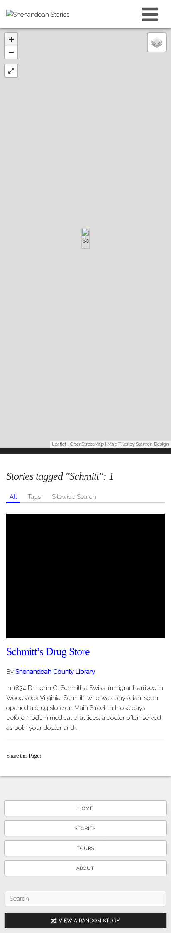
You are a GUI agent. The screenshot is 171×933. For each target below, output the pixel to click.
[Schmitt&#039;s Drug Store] (85, 576)
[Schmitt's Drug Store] (85, 238)
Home (85, 808)
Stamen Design (152, 444)
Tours (85, 848)
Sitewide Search (74, 497)
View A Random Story (88, 920)
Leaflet (59, 444)
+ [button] (11, 39)
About (85, 868)
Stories (85, 828)
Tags (34, 497)
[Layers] (157, 42)
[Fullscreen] (11, 71)
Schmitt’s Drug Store (48, 652)
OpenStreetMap (87, 444)
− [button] (11, 52)
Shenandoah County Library (55, 671)
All (13, 497)
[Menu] (150, 14)
